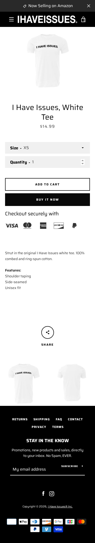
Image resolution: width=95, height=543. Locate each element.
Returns (20, 419)
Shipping (41, 419)
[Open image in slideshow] (47, 58)
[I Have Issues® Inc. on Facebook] (43, 493)
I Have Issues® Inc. (60, 506)
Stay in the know (47, 440)
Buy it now (47, 199)
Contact (75, 419)
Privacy (39, 426)
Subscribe (69, 466)
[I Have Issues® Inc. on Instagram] (51, 493)
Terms (58, 426)
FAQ (59, 419)
